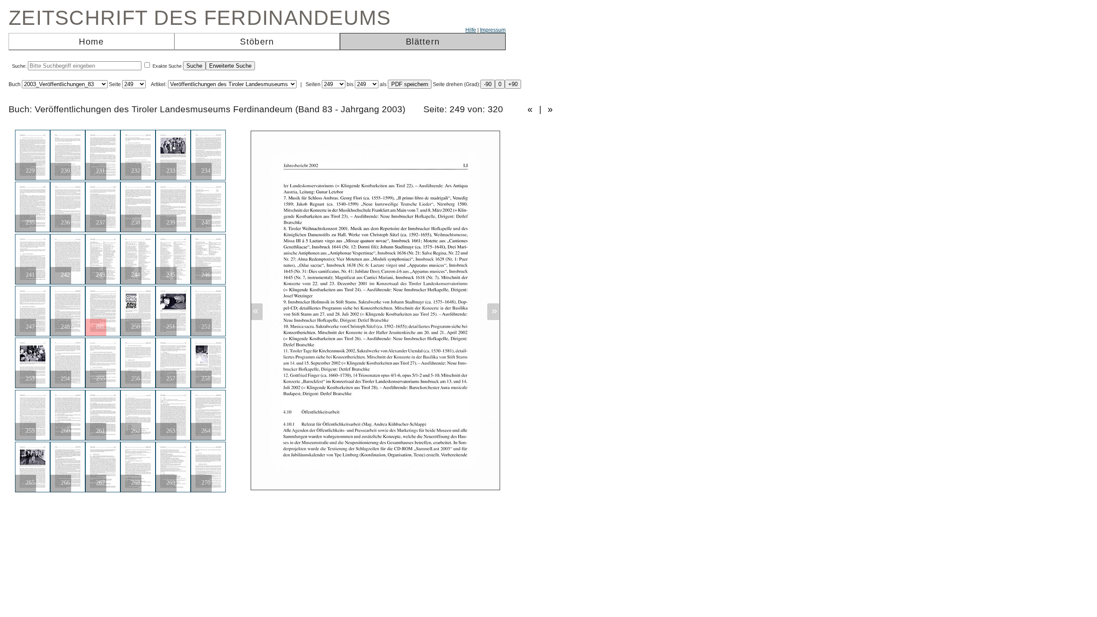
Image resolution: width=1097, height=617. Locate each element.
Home (91, 41)
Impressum (493, 30)
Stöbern (257, 41)
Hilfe (470, 30)
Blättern (423, 41)
